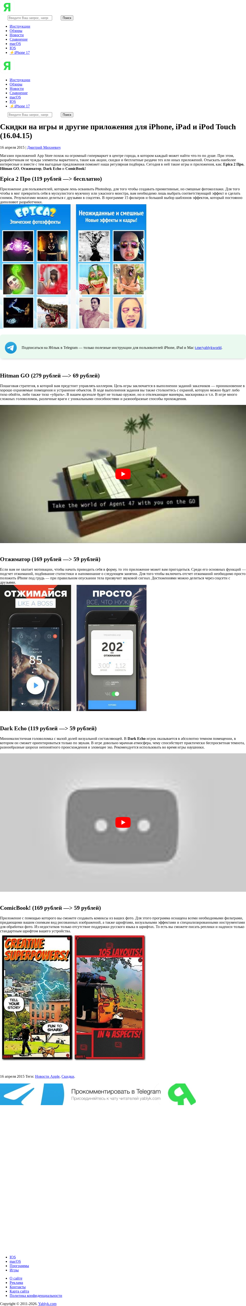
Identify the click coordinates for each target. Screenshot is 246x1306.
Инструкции (20, 26)
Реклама (16, 1283)
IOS (13, 48)
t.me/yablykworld (208, 348)
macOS (15, 44)
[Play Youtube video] (123, 474)
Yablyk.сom (47, 1304)
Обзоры (16, 31)
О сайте (16, 1278)
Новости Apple (47, 1076)
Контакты (18, 1287)
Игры (14, 1270)
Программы (19, 1266)
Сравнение (19, 39)
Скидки (68, 1076)
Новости (17, 35)
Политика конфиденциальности (36, 1296)
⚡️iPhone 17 (20, 52)
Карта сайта (19, 1291)
